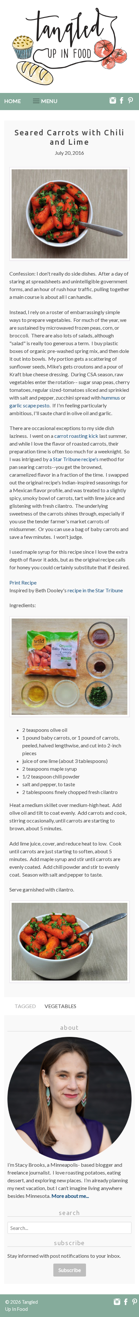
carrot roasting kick (76, 436)
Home (12, 101)
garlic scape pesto (29, 405)
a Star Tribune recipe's (74, 459)
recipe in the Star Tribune (95, 590)
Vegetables (60, 1006)
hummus (111, 397)
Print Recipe (23, 582)
